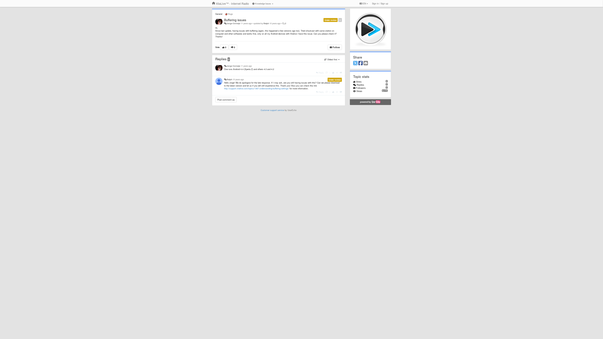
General (218, 13)
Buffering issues (235, 20)
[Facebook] (360, 63)
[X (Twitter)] (355, 63)
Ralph (266, 23)
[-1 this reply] (341, 72)
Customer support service (272, 110)
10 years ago (238, 79)
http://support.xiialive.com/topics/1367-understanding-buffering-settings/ (256, 88)
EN (364, 3)
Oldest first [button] (332, 59)
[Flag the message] (327, 72)
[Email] (366, 63)
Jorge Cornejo (233, 23)
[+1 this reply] (333, 72)
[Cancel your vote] (337, 72)
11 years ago (246, 66)
